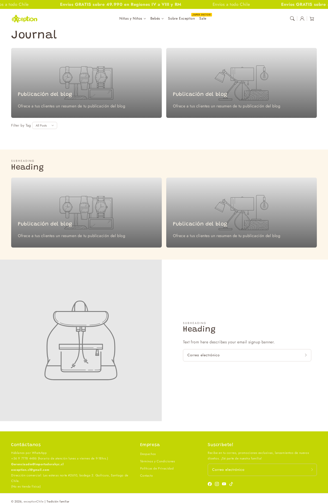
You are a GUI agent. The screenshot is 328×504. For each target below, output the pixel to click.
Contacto (146, 475)
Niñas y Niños (130, 18)
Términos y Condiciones (157, 461)
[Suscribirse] (306, 355)
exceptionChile (34, 501)
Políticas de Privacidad (157, 468)
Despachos (148, 454)
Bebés (155, 18)
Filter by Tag (21, 125)
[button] (292, 18)
